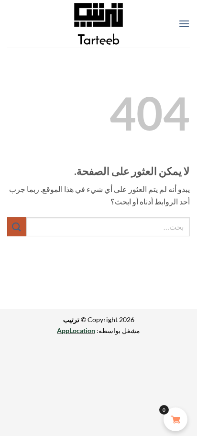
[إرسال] (16, 226)
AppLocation (76, 330)
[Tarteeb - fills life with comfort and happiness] (98, 24)
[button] (184, 23)
